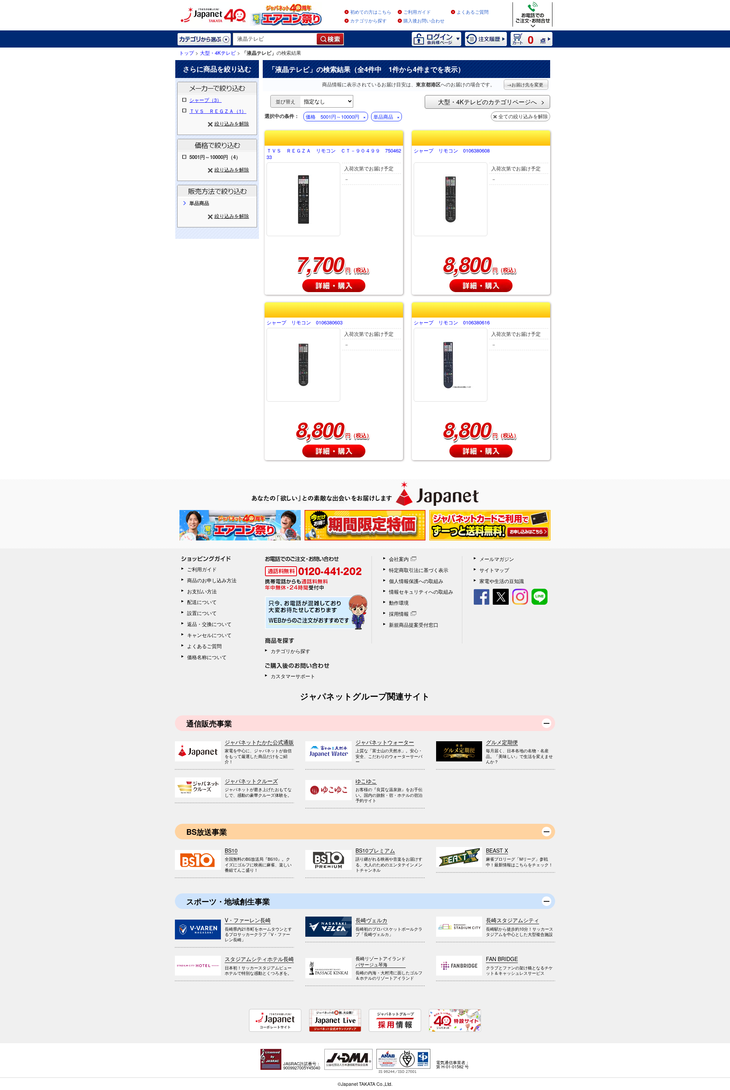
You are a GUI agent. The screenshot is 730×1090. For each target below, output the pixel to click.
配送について (202, 601)
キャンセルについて (209, 635)
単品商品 (383, 116)
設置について (202, 613)
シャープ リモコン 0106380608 (452, 151)
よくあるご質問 (473, 12)
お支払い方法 (202, 591)
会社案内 (399, 558)
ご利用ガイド (417, 12)
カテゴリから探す (368, 21)
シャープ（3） (205, 99)
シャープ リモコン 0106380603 (305, 322)
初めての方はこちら (370, 12)
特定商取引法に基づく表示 (418, 570)
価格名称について (207, 657)
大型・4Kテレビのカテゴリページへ (487, 101)
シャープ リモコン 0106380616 (452, 322)
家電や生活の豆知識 (501, 581)
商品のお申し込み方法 (211, 580)
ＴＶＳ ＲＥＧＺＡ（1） (217, 110)
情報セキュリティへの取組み (421, 591)
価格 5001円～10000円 (332, 116)
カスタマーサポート (293, 676)
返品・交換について (209, 624)
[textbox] (275, 39)
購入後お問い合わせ (423, 21)
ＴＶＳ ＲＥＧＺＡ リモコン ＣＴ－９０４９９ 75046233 (334, 154)
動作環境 (399, 602)
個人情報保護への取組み (416, 581)
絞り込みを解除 (231, 123)
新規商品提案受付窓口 (413, 624)
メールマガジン (496, 558)
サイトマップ (494, 570)
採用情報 (399, 613)
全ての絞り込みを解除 (523, 116)
